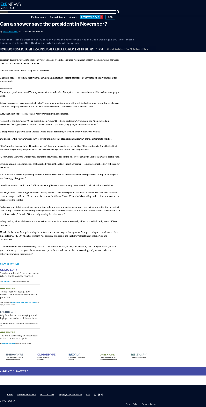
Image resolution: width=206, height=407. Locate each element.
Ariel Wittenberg (31, 303)
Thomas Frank (7, 281)
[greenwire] (8, 288)
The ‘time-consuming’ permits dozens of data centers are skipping (19, 337)
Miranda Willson (17, 303)
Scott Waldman (10, 32)
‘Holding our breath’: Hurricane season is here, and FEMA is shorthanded (19, 274)
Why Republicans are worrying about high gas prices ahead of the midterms (19, 316)
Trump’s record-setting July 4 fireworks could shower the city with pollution (18, 294)
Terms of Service (149, 404)
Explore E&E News (26, 394)
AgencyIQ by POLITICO (70, 394)
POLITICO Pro (47, 394)
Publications (37, 17)
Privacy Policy (132, 404)
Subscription (56, 17)
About (72, 17)
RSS (88, 394)
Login (110, 17)
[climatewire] (9, 270)
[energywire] (9, 312)
